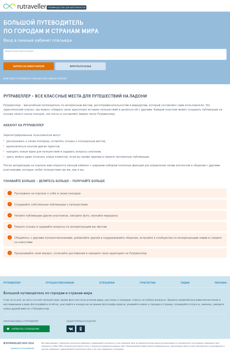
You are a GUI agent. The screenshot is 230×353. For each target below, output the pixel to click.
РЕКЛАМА (221, 282)
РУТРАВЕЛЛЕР (12, 282)
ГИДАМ (185, 282)
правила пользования (22, 348)
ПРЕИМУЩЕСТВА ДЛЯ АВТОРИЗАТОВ (66, 7)
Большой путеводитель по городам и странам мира (47, 293)
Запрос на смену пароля (28, 66)
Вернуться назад (80, 66)
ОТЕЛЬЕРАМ (106, 282)
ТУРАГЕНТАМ (147, 282)
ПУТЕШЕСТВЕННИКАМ (60, 282)
